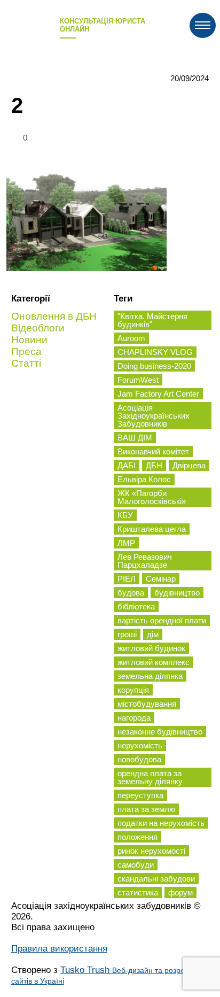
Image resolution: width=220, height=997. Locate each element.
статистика (137, 892)
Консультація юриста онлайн (102, 25)
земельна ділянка (150, 676)
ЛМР (126, 542)
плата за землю (146, 809)
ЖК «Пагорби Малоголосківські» (151, 497)
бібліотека (136, 606)
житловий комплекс (153, 662)
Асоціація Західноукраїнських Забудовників (153, 415)
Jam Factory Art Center (158, 393)
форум (180, 892)
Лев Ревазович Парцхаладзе (144, 560)
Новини (29, 339)
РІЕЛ (126, 578)
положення (137, 836)
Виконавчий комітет (153, 451)
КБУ (125, 515)
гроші (127, 634)
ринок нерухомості (151, 850)
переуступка (140, 795)
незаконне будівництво (159, 731)
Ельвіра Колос (144, 479)
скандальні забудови (156, 878)
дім (153, 634)
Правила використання (59, 949)
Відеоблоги (38, 328)
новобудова (139, 759)
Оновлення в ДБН (54, 316)
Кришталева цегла (151, 529)
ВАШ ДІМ (134, 437)
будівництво (177, 592)
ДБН (154, 465)
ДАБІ (126, 465)
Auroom (131, 338)
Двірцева (189, 465)
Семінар (161, 578)
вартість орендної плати (161, 620)
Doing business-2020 (154, 365)
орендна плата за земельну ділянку (150, 777)
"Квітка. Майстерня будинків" (152, 320)
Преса (26, 351)
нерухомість (139, 745)
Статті (26, 363)
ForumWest (138, 379)
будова (130, 592)
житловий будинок (151, 648)
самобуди (135, 864)
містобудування (146, 703)
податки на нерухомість (161, 823)
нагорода (134, 717)
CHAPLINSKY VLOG (155, 352)
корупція (133, 689)
